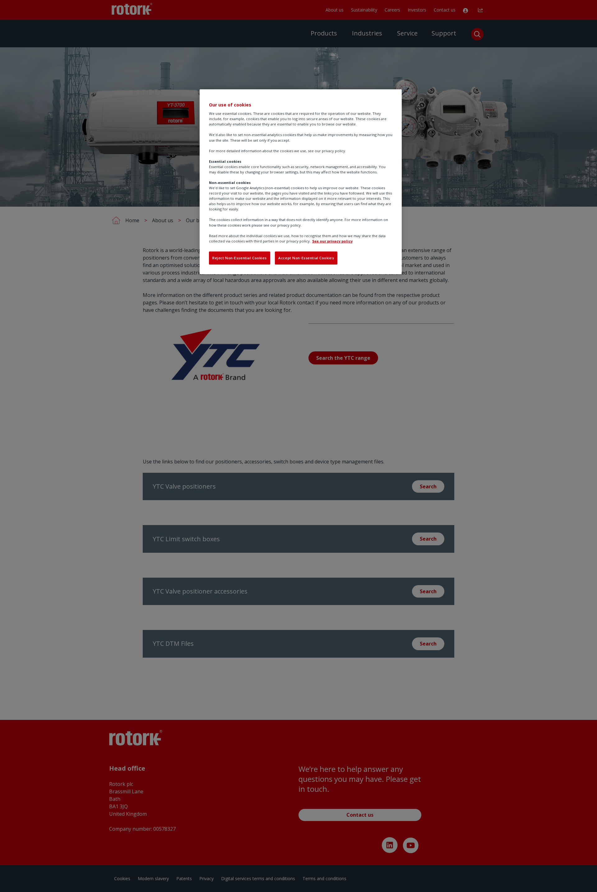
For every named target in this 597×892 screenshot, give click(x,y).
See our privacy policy (332, 241)
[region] (301, 181)
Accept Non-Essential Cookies (306, 258)
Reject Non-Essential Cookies (239, 258)
